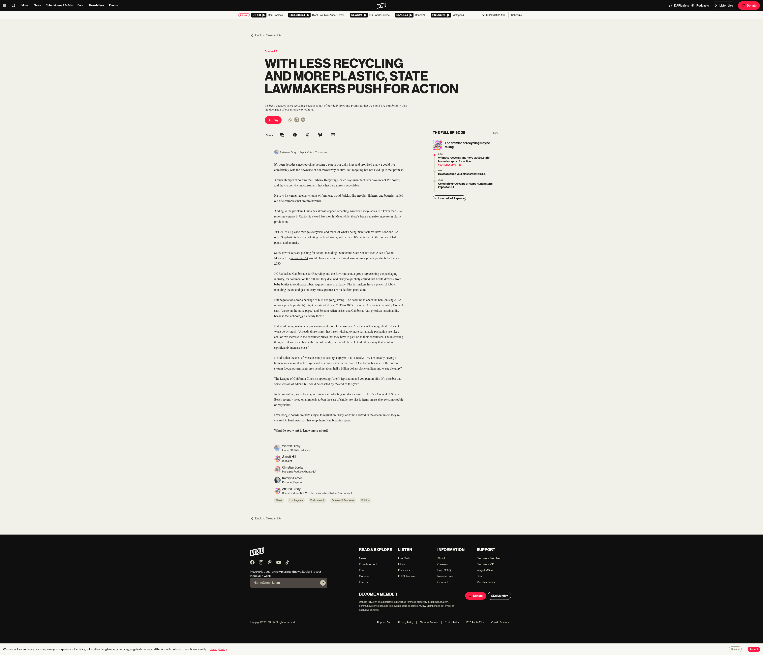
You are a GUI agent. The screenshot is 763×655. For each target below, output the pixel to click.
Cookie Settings (500, 622)
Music (25, 5)
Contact (442, 582)
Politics (365, 500)
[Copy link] (282, 135)
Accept (754, 649)
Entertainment (368, 564)
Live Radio (404, 558)
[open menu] (6, 5)
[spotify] (303, 121)
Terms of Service (427, 622)
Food (80, 5)
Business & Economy (343, 500)
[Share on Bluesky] (320, 135)
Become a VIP (485, 564)
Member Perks (486, 582)
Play (275, 120)
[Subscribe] (323, 583)
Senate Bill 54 (299, 258)
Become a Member (488, 558)
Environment (317, 500)
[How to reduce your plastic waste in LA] (434, 171)
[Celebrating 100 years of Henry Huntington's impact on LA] (434, 181)
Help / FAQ (444, 570)
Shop (480, 576)
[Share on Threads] (308, 135)
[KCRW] (257, 555)
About (441, 558)
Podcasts (702, 5)
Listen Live (726, 5)
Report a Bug (384, 622)
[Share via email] (333, 135)
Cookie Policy (450, 622)
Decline (735, 649)
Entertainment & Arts (59, 5)
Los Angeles (296, 500)
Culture (364, 576)
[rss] (290, 121)
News (37, 5)
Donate (751, 5)
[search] (14, 5)
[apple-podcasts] (296, 121)
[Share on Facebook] (295, 135)
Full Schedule (406, 576)
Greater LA (271, 51)
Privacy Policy (403, 622)
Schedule (516, 15)
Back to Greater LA (268, 35)
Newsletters (96, 5)
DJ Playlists (681, 5)
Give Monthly (499, 596)
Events (113, 5)
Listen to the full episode (451, 198)
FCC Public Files (473, 622)
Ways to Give (485, 570)
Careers (442, 564)
